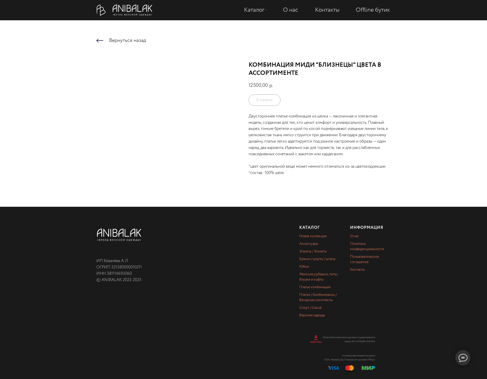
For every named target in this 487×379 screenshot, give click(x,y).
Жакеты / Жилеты (313, 251)
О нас (354, 236)
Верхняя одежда (312, 315)
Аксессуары (308, 244)
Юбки (304, 266)
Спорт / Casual (310, 307)
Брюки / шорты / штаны (317, 259)
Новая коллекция (313, 236)
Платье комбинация (315, 287)
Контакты (357, 269)
